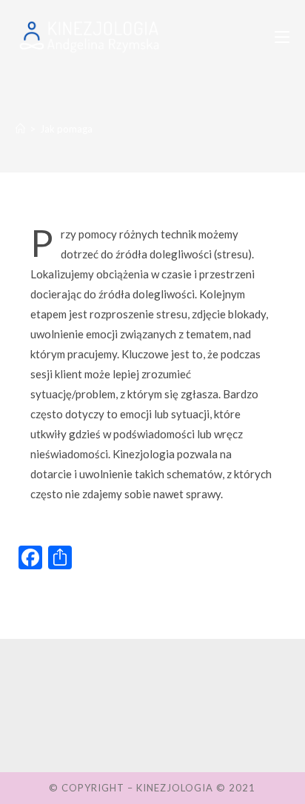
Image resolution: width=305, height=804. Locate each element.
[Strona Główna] (20, 129)
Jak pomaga (66, 129)
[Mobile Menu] (282, 37)
